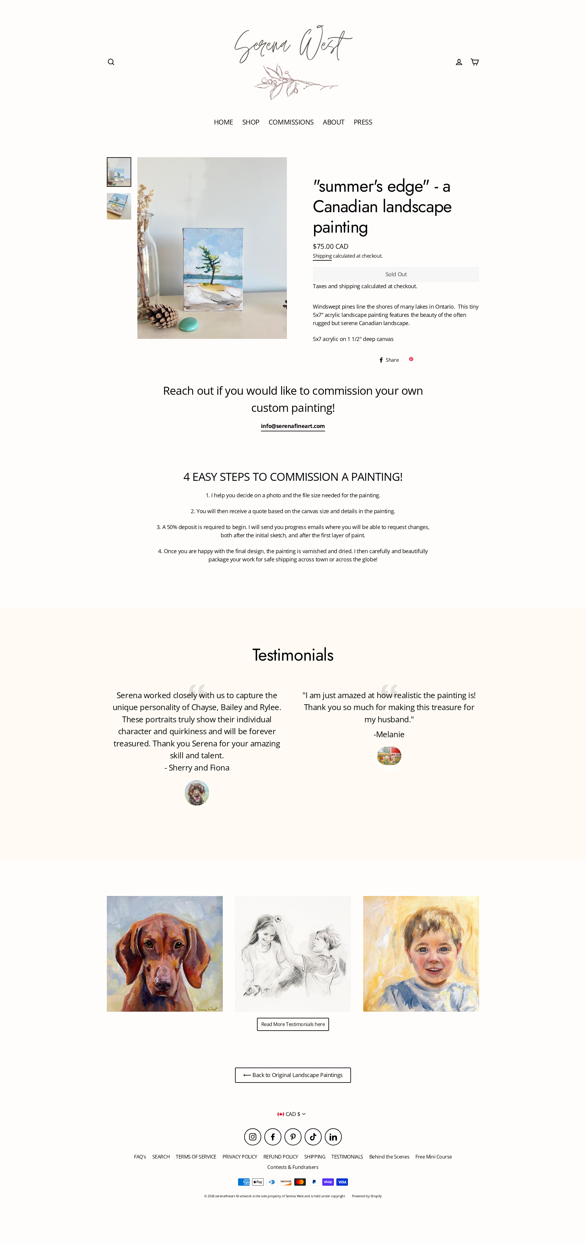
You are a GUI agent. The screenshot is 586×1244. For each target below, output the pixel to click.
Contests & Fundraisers (292, 1167)
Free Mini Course (433, 1156)
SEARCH (161, 1156)
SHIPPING (314, 1156)
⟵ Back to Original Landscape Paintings (293, 1075)
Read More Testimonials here (293, 1024)
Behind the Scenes (389, 1156)
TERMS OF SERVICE (196, 1156)
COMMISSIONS (291, 122)
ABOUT (334, 122)
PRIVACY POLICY (239, 1156)
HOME (223, 122)
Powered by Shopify (367, 1196)
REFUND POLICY (280, 1156)
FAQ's (140, 1156)
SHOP (250, 122)
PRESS (363, 122)
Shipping (322, 255)
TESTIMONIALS (347, 1156)
